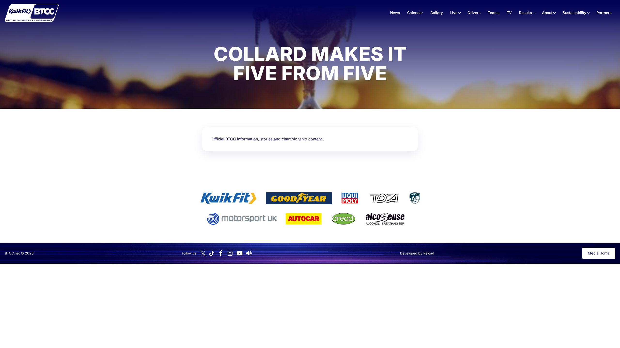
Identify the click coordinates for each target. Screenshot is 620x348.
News (395, 12)
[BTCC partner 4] (384, 198)
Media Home (599, 253)
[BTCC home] (32, 13)
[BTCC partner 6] (242, 219)
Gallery (436, 12)
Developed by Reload (417, 253)
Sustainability (574, 12)
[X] (203, 253)
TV (509, 12)
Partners (604, 12)
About (547, 12)
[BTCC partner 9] (385, 219)
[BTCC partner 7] (303, 219)
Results (525, 12)
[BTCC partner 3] (350, 198)
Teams (493, 12)
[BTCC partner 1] (228, 198)
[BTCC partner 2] (299, 198)
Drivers (474, 12)
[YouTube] (239, 253)
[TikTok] (211, 253)
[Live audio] (249, 253)
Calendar (415, 12)
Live (453, 12)
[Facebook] (221, 253)
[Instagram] (230, 253)
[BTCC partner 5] (414, 198)
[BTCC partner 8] (343, 219)
